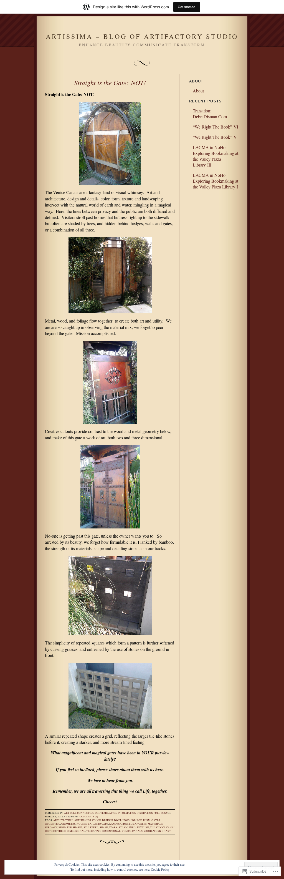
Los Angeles (138, 823)
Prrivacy (51, 827)
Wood (148, 831)
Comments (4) (89, 816)
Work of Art (162, 831)
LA (90, 823)
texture (143, 827)
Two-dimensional (108, 831)
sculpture (90, 827)
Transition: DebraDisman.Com (210, 113)
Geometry (68, 823)
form (146, 820)
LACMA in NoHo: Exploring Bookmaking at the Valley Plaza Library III (215, 156)
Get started (187, 7)
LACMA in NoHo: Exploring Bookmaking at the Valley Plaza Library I (215, 181)
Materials (155, 823)
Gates (155, 820)
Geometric (52, 823)
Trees (90, 831)
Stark (113, 827)
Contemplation (106, 813)
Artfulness (82, 820)
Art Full (70, 813)
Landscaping (118, 823)
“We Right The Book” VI (215, 127)
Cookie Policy (160, 869)
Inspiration (145, 813)
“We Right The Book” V (215, 137)
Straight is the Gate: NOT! (110, 82)
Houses (82, 823)
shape (104, 827)
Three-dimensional (71, 831)
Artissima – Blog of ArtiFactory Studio (142, 36)
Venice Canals (132, 831)
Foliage (136, 820)
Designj (107, 820)
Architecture (63, 820)
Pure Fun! (160, 813)
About (198, 91)
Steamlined (127, 827)
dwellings (122, 820)
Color (96, 820)
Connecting (85, 813)
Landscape (100, 823)
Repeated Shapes (70, 827)
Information (127, 813)
